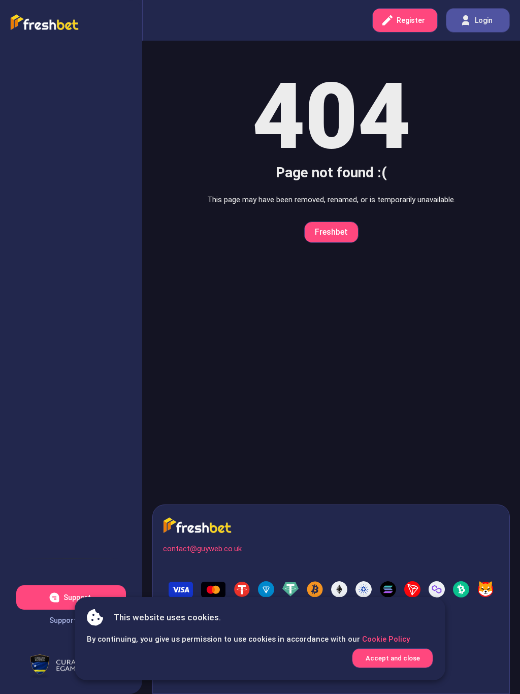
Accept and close (393, 658)
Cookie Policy (386, 639)
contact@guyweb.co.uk (202, 548)
